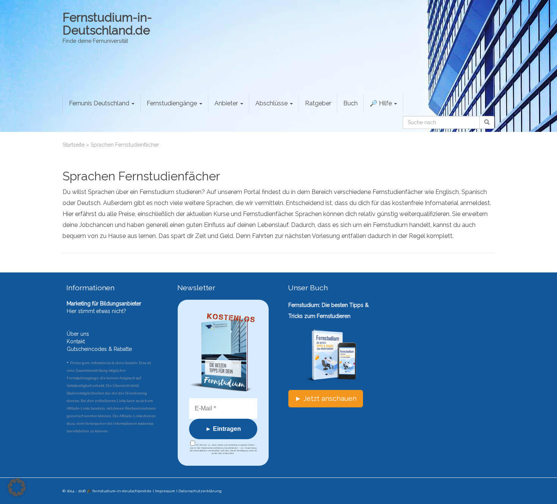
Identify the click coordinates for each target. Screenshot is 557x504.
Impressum (165, 491)
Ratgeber (318, 103)
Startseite (73, 145)
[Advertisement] (459, 333)
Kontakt (76, 341)
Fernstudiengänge (173, 103)
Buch (350, 103)
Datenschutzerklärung (200, 491)
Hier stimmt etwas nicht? (96, 311)
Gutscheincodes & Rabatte (99, 349)
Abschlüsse (272, 103)
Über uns (78, 334)
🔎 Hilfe (381, 103)
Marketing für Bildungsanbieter (104, 304)
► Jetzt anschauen (326, 398)
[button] (16, 487)
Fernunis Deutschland (100, 103)
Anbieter (226, 103)
